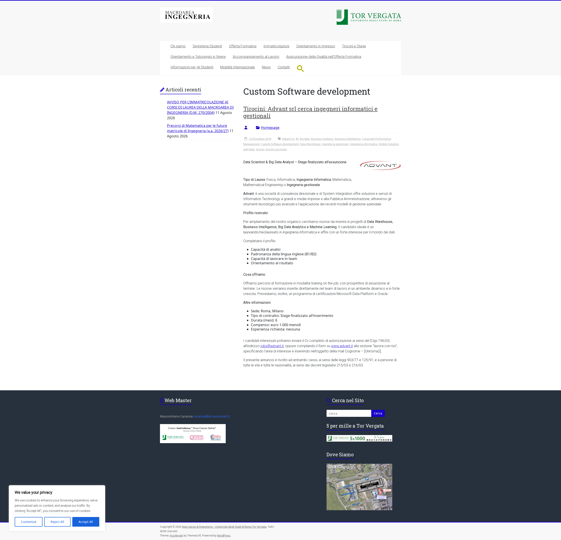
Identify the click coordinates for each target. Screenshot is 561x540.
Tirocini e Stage (354, 46)
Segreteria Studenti (207, 46)
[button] (300, 68)
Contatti (284, 67)
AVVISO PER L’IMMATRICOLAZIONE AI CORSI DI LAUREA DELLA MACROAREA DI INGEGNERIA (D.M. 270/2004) (200, 107)
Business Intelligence (348, 139)
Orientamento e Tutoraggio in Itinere (198, 57)
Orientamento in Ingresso (315, 46)
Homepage (270, 127)
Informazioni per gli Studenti (191, 67)
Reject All (57, 522)
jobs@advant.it (272, 346)
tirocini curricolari (276, 149)
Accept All (85, 522)
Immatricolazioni (276, 46)
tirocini (260, 149)
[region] (57, 508)
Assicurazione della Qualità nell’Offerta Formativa (323, 57)
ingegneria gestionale (335, 144)
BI (297, 139)
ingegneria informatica (364, 144)
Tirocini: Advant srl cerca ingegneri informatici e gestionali (310, 112)
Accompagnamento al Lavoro (256, 57)
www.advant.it (342, 346)
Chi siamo (178, 46)
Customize (28, 522)
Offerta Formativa (242, 46)
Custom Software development (280, 144)
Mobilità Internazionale (237, 67)
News (266, 67)
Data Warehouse (310, 144)
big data (305, 139)
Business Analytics (322, 139)
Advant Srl (288, 139)
